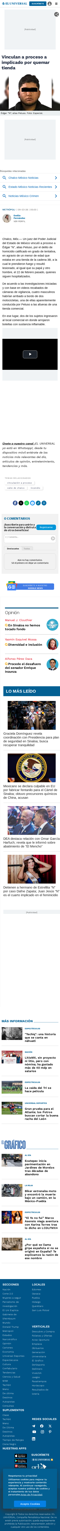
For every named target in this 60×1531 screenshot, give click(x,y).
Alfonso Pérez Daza (18, 658)
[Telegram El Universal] (33, 1426)
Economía (8, 1351)
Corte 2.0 (8, 1293)
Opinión (12, 612)
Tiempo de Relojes (13, 1440)
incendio (35, 488)
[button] (37, 3)
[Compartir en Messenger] (32, 503)
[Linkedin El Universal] (33, 1438)
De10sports (38, 1364)
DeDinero (37, 1369)
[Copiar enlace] (38, 503)
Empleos (37, 1344)
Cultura (7, 1364)
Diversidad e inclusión (25, 644)
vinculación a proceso (19, 483)
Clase (6, 1415)
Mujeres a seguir (12, 1297)
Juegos (36, 1377)
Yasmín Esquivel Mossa (20, 639)
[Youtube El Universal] (34, 1432)
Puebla (36, 1297)
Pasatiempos (39, 1381)
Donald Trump (11, 1327)
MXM (5, 1381)
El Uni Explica (11, 1310)
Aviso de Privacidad (31, 1494)
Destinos (7, 1397)
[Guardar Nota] (44, 503)
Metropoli (8, 1331)
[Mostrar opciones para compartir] (56, 14)
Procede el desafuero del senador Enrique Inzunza (23, 667)
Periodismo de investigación (11, 1304)
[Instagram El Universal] (42, 1432)
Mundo (6, 1322)
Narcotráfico (10, 1339)
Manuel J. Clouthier (18, 620)
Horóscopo (38, 1385)
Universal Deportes (13, 1356)
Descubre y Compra (43, 1331)
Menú (6, 1389)
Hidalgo (36, 1302)
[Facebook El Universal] (41, 1426)
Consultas (8, 1405)
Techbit (7, 1385)
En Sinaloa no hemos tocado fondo (22, 627)
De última (8, 1393)
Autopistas (9, 1401)
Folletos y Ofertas (42, 1335)
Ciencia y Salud (11, 1376)
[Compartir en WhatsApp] (26, 503)
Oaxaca (36, 1293)
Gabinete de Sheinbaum (10, 1316)
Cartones (8, 1347)
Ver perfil (19, 221)
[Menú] (56, 3)
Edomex (36, 1289)
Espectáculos (10, 1360)
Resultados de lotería (40, 1391)
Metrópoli (8, 209)
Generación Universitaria (39, 1354)
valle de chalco (16, 488)
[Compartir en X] (21, 503)
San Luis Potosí (40, 1310)
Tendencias (9, 1372)
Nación (6, 1289)
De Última (8, 1427)
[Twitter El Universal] (50, 1426)
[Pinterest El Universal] (50, 1432)
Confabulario (10, 1368)
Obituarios (38, 1348)
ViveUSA (37, 1373)
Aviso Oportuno (40, 1340)
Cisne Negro (9, 1444)
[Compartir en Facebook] (15, 503)
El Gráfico (37, 1360)
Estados (7, 1335)
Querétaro (37, 1306)
